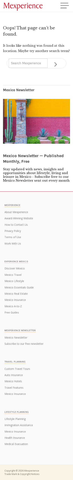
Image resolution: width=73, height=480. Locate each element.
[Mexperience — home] (23, 6)
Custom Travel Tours (17, 369)
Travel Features (13, 387)
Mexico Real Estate (16, 293)
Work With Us (12, 243)
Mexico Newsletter (15, 337)
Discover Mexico (14, 268)
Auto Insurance (13, 375)
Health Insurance (14, 437)
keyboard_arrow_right (55, 64)
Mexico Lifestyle (14, 281)
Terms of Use (12, 237)
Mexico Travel (13, 275)
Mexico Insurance (15, 300)
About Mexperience (16, 212)
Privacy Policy (12, 231)
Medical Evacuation (16, 444)
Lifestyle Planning (15, 419)
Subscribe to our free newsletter (23, 343)
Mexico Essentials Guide (19, 287)
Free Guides (11, 312)
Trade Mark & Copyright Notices (21, 474)
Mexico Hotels (13, 381)
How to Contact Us (16, 224)
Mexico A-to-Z (13, 306)
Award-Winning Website (18, 218)
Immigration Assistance (18, 425)
